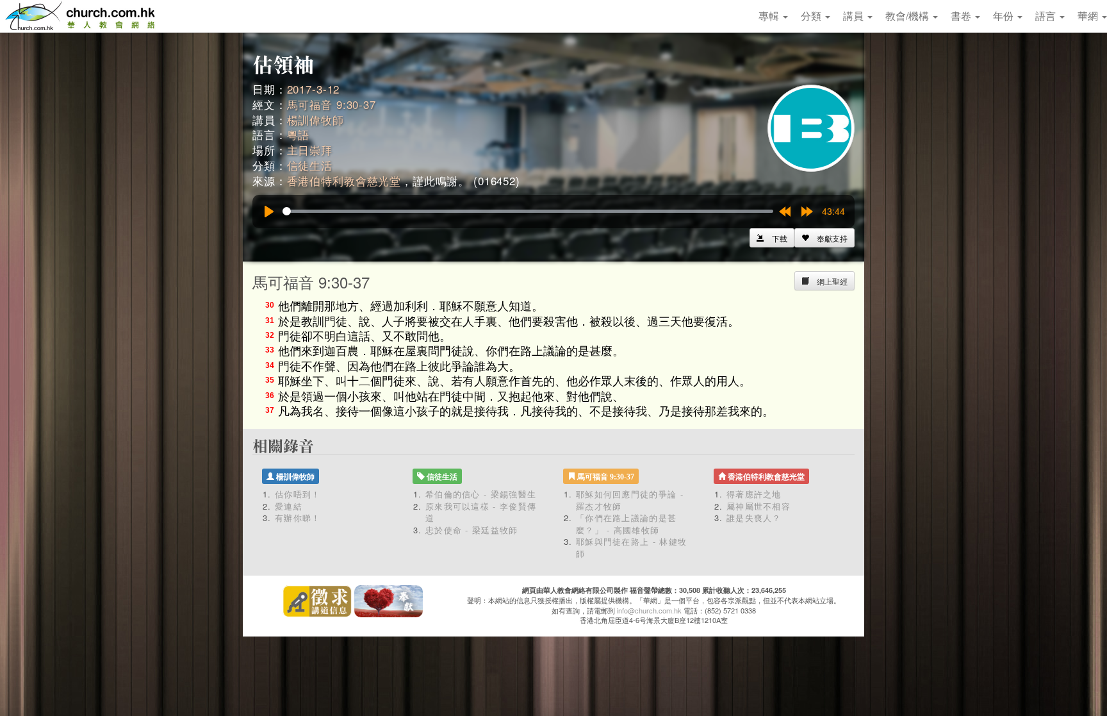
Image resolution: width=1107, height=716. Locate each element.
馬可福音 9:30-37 (331, 104)
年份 (1004, 15)
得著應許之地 (754, 494)
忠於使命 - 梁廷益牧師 (471, 530)
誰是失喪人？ (754, 518)
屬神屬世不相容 (758, 506)
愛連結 (288, 506)
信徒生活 (309, 165)
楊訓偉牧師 (315, 120)
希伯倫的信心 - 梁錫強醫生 (480, 494)
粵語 (298, 134)
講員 (854, 15)
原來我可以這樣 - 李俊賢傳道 (480, 512)
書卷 (962, 15)
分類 (812, 15)
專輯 (770, 15)
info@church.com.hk (649, 610)
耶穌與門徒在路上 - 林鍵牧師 (631, 547)
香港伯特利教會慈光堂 (344, 180)
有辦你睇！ (298, 518)
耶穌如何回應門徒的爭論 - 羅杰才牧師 (630, 500)
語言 (1046, 15)
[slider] (528, 211)
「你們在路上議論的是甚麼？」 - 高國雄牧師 (626, 524)
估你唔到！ (298, 494)
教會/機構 (908, 15)
